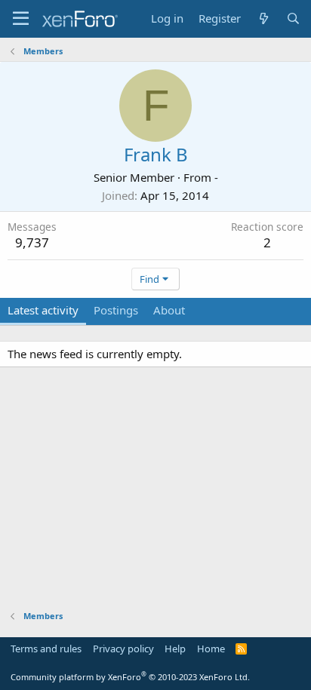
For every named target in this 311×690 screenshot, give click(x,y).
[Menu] (20, 19)
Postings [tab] (116, 309)
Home (211, 648)
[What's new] (263, 18)
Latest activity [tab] (43, 309)
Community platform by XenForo (130, 676)
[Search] (293, 18)
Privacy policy (123, 648)
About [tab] (169, 309)
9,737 (32, 242)
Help (175, 648)
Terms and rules (46, 648)
